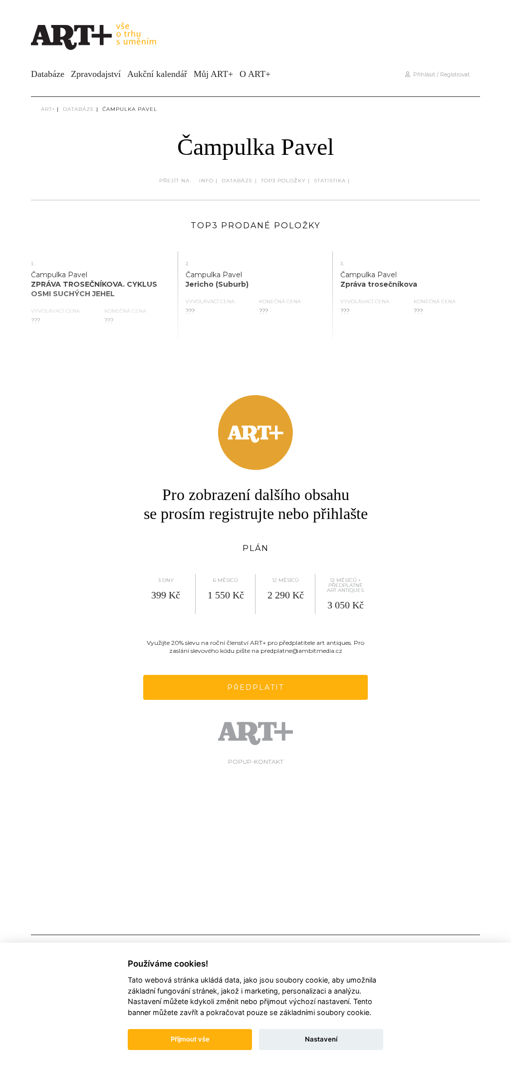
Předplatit (255, 687)
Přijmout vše (190, 1039)
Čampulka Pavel (129, 109)
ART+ (48, 109)
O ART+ (255, 74)
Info (206, 180)
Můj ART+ (213, 74)
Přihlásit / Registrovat (440, 74)
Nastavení (321, 1039)
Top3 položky (283, 180)
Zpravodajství (96, 74)
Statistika (330, 180)
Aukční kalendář (157, 74)
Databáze (47, 74)
